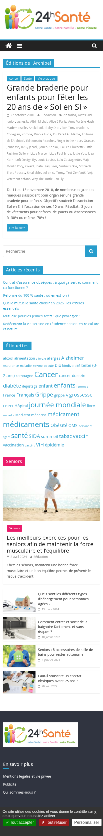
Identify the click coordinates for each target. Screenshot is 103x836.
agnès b (22, 121)
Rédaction (49, 115)
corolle (27, 134)
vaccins (30, 445)
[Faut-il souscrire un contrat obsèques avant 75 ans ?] (19, 673)
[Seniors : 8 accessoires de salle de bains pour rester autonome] (19, 647)
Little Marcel (39, 153)
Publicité (9, 784)
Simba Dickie (68, 166)
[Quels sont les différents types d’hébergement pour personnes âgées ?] (19, 591)
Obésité (59, 425)
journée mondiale (57, 404)
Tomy (60, 173)
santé (19, 435)
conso (13, 78)
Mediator (22, 415)
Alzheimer (72, 358)
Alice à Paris (57, 121)
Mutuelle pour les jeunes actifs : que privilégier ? (41, 316)
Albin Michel (38, 121)
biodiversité (71, 365)
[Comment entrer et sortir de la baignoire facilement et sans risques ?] (19, 619)
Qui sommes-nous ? (19, 792)
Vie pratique (46, 78)
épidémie (54, 445)
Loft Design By (26, 160)
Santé (28, 78)
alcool (8, 358)
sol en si (48, 173)
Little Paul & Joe (60, 153)
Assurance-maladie (17, 366)
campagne (24, 375)
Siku (54, 166)
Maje (86, 160)
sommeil (49, 436)
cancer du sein (72, 375)
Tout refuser (55, 822)
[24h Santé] (8, 45)
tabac (65, 436)
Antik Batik (36, 128)
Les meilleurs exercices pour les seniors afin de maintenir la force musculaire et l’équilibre (50, 544)
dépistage (30, 386)
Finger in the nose (69, 141)
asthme (38, 366)
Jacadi (33, 147)
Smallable (34, 173)
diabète (12, 385)
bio (58, 365)
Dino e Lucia (42, 134)
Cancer (46, 374)
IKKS (24, 147)
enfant (45, 386)
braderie (82, 128)
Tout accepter (21, 822)
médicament (64, 414)
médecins (38, 415)
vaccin (81, 436)
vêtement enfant (18, 179)
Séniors (14, 528)
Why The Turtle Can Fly (48, 179)
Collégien (13, 134)
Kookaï (53, 147)
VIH (40, 444)
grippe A (61, 395)
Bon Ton (68, 128)
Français (25, 395)
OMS (73, 425)
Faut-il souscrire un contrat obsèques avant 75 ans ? (60, 678)
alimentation (24, 358)
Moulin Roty (15, 166)
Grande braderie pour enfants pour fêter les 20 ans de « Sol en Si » (47, 97)
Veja (91, 173)
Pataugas (43, 166)
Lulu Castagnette (69, 160)
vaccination (13, 445)
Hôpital (21, 406)
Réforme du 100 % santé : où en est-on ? (36, 295)
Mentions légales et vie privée (27, 776)
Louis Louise (46, 160)
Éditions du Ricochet (40, 141)
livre (91, 406)
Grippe (44, 394)
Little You (79, 153)
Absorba (70, 115)
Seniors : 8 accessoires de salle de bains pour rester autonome (65, 652)
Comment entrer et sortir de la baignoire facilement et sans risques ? (63, 627)
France (9, 395)
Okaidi (29, 166)
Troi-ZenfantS (76, 173)
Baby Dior (53, 128)
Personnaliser (86, 822)
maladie (8, 415)
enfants (65, 385)
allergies (53, 358)
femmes (82, 386)
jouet (43, 147)
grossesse (80, 394)
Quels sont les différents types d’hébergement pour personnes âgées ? (63, 599)
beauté (49, 366)
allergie (41, 358)
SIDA (34, 435)
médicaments (26, 424)
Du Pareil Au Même (66, 134)
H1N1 (8, 405)
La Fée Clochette (72, 147)
